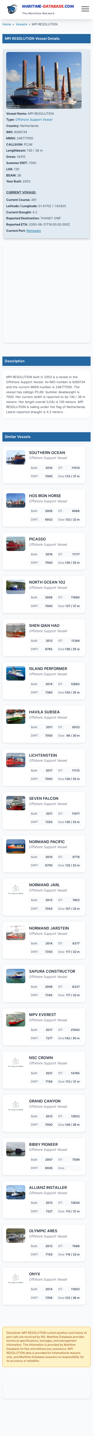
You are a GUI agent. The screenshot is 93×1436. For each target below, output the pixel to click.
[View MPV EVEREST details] (15, 1019)
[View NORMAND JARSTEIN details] (15, 933)
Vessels (21, 24)
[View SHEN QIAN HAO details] (15, 630)
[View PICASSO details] (15, 544)
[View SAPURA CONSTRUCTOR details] (15, 976)
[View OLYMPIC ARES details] (15, 1235)
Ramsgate (33, 231)
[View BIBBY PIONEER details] (15, 1149)
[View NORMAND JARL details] (15, 889)
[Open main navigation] (85, 9)
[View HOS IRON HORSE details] (15, 500)
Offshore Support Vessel (34, 119)
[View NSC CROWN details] (15, 1062)
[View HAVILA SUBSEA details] (15, 716)
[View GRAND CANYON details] (15, 1106)
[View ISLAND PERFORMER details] (15, 673)
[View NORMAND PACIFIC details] (15, 846)
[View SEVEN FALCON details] (15, 803)
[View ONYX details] (15, 1278)
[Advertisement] (46, 1389)
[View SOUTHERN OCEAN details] (15, 457)
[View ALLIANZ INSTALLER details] (15, 1192)
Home (6, 24)
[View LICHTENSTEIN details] (15, 760)
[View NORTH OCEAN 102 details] (15, 587)
